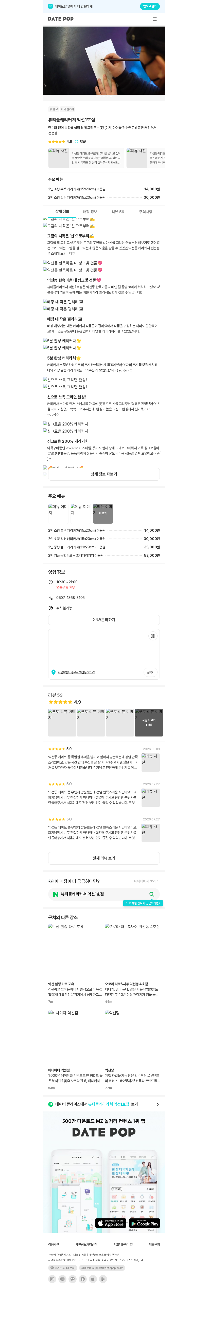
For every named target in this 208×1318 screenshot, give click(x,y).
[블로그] (62, 1279)
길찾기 (150, 672)
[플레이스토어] (103, 1279)
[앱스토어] (93, 1279)
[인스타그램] (52, 1279)
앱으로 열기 (150, 6)
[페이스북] (83, 1279)
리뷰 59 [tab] (118, 212)
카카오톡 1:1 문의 (65, 1268)
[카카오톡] (72, 1279)
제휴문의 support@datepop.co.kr (102, 1268)
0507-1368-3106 (70, 598)
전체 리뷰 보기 (104, 858)
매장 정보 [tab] (90, 212)
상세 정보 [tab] (62, 211)
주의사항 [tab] (145, 212)
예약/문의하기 (104, 619)
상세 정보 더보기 (104, 474)
